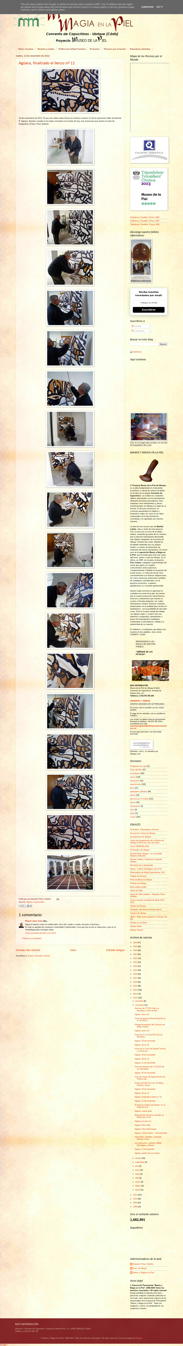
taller (132, 813)
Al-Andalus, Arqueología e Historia (144, 829)
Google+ (4, 1345)
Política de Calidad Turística (72, 49)
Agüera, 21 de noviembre (145, 1063)
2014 (135, 990)
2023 (135, 954)
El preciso (95, 49)
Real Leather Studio (138, 887)
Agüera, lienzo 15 (142, 1031)
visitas (133, 817)
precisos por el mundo (139, 799)
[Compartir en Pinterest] (30, 905)
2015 (135, 986)
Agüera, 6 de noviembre (144, 1149)
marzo (138, 1182)
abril (137, 1178)
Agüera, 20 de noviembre (145, 1073)
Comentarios (138, 331)
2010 (135, 1199)
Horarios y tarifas (46, 49)
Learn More (147, 7)
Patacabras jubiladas (140, 49)
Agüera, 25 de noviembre (145, 1041)
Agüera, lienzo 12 (142, 1093)
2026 (135, 942)
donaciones (135, 781)
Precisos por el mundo (115, 49)
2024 (135, 950)
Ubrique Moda (136, 926)
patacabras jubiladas (138, 791)
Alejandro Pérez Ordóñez (143, 1264)
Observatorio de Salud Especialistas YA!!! (147, 872)
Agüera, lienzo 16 (142, 1014)
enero (137, 1190)
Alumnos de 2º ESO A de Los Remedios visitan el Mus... (147, 1009)
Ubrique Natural (136, 930)
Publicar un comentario (31, 938)
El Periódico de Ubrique (140, 850)
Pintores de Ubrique (138, 883)
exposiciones (38, 902)
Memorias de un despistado (141, 865)
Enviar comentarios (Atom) (39, 956)
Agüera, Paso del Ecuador (145, 1129)
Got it (159, 7)
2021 (135, 962)
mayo (137, 1174)
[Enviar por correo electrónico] (20, 905)
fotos (132, 788)
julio (137, 1166)
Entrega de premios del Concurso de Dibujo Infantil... (150, 1025)
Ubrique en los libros (138, 923)
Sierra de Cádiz (136, 890)
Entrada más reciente (28, 950)
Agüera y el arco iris (143, 1121)
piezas (133, 795)
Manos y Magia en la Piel (143, 1273)
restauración (135, 806)
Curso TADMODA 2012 (139, 846)
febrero (138, 1186)
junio (137, 1170)
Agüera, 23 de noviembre (145, 1055)
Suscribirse (149, 309)
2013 (135, 994)
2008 (135, 1207)
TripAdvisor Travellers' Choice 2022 (144, 217)
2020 (135, 966)
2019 (135, 970)
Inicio (73, 950)
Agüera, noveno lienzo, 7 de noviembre (151, 1133)
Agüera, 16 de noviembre (145, 1089)
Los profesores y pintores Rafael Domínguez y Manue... (148, 1144)
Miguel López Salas (34, 921)
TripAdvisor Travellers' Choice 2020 (144, 224)
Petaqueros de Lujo (138, 766)
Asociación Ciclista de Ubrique (142, 833)
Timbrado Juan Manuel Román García (146, 909)
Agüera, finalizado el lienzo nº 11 (47, 63)
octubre (138, 1158)
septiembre (140, 1162)
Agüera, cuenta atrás (143, 1111)
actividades (135, 773)
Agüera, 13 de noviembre (145, 1101)
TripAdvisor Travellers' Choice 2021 (144, 221)
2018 (135, 974)
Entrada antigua (115, 950)
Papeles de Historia (138, 876)
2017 (135, 978)
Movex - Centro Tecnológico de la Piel (146, 869)
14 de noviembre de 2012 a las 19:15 (40, 933)
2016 (135, 982)
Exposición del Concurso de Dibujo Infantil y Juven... (149, 1084)
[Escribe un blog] (22, 905)
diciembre (139, 1001)
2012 (135, 998)
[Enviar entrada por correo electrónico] (57, 899)
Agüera (29, 902)
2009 (135, 1203)
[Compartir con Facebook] (28, 905)
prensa (133, 802)
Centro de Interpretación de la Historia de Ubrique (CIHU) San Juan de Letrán (147, 841)
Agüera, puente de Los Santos (147, 1153)
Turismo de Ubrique (138, 913)
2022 (135, 958)
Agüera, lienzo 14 (142, 1059)
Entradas (137, 326)
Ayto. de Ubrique (140, 1268)
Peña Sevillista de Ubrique (141, 880)
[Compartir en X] (25, 905)
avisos (133, 777)
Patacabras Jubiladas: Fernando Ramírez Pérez (148, 1138)
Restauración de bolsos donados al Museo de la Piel (149, 1116)
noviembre (139, 1005)
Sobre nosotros (25, 49)
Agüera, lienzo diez (143, 1125)
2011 (135, 1195)
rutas (132, 810)
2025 (135, 946)
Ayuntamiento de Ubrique (140, 837)
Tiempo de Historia (138, 906)
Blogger (139, 1338)
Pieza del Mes (136, 770)
